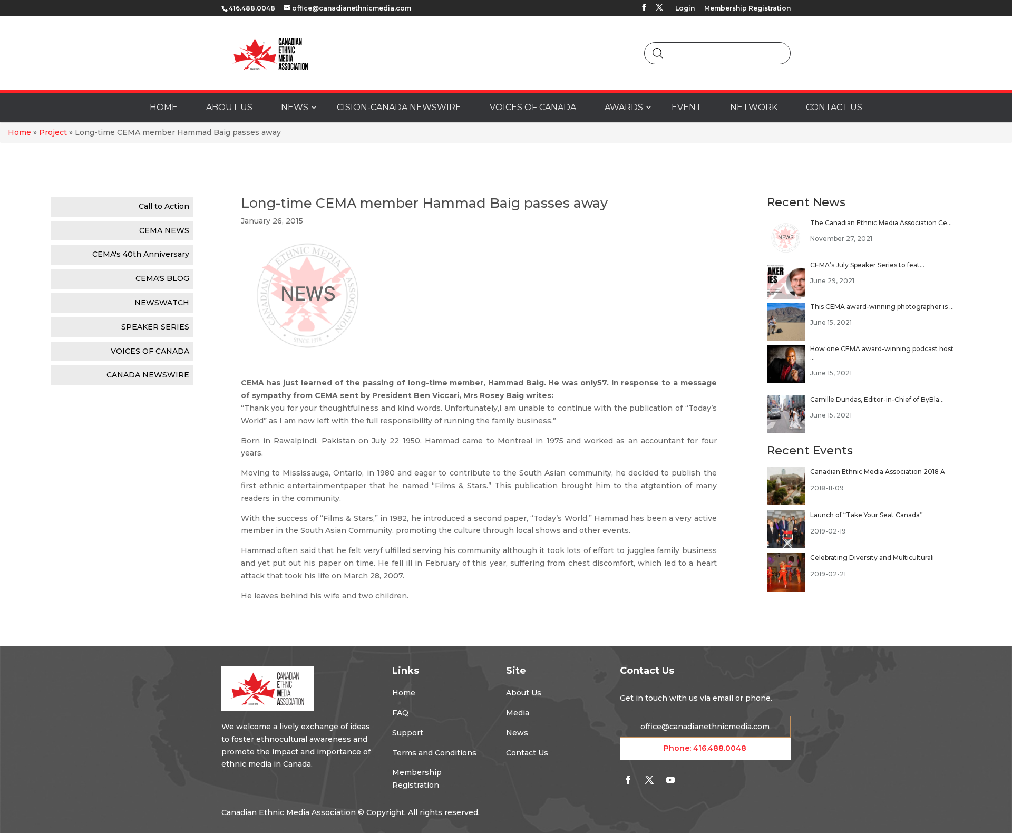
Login (685, 8)
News (517, 733)
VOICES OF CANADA (533, 107)
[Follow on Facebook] (628, 779)
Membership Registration (747, 8)
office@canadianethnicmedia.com (705, 726)
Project (53, 132)
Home (19, 132)
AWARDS (624, 107)
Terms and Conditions (434, 753)
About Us (523, 693)
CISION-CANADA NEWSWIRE (399, 107)
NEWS (294, 107)
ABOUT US (229, 107)
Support (407, 733)
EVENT (687, 107)
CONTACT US (834, 107)
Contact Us (527, 753)
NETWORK (753, 107)
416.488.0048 (719, 748)
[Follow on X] (649, 779)
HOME (164, 107)
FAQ (400, 713)
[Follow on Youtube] (670, 779)
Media (517, 713)
